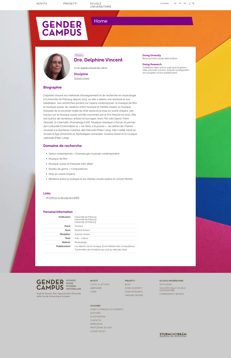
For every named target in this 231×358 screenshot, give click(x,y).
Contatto (95, 320)
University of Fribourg (85, 222)
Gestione (95, 313)
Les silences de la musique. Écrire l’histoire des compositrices (105, 246)
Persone (79, 55)
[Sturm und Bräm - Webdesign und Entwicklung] (173, 334)
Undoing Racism (134, 295)
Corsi (93, 292)
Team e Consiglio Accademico (106, 309)
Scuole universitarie (101, 5)
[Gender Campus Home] (62, 28)
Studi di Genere (82, 230)
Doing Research (152, 64)
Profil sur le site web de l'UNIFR (64, 198)
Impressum (96, 324)
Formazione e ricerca (172, 294)
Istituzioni (166, 284)
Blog (127, 284)
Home (100, 21)
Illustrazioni (97, 316)
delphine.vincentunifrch (93, 68)
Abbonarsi (96, 288)
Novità (42, 3)
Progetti (70, 3)
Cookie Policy (98, 331)
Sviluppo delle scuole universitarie (173, 289)
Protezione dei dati (101, 327)
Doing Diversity (152, 55)
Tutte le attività (99, 284)
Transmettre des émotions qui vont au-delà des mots (101, 249)
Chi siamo (164, 3)
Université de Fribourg (85, 217)
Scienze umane (81, 78)
